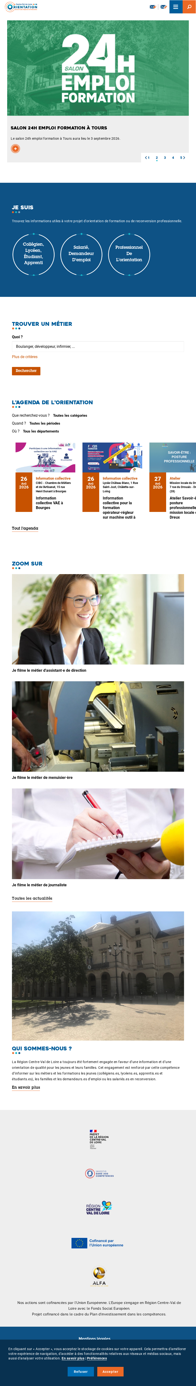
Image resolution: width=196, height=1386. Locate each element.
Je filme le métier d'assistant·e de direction (49, 670)
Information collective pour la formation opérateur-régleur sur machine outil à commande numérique (119, 512)
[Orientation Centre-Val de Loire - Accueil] (19, 6)
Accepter (111, 1372)
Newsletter (152, 7)
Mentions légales (94, 1338)
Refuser (81, 1372)
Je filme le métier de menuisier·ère (42, 777)
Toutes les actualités (32, 899)
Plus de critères (25, 357)
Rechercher (26, 371)
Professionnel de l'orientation (129, 254)
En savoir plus (26, 1088)
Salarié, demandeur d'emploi (81, 254)
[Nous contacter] (164, 7)
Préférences (97, 1358)
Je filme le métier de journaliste (39, 885)
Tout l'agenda (25, 529)
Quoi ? (17, 337)
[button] (146, 157)
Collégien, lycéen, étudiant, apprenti (33, 254)
